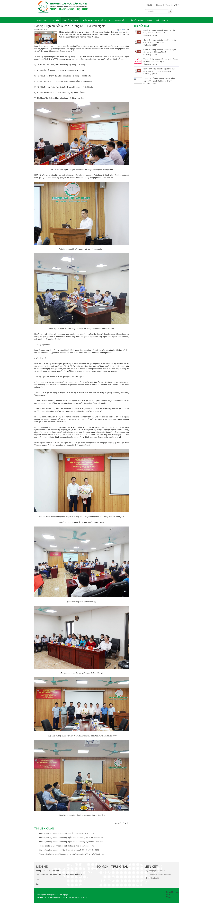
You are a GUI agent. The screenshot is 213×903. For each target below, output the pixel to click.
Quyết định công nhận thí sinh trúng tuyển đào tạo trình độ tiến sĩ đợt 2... (159, 41)
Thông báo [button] (120, 20)
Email (126, 29)
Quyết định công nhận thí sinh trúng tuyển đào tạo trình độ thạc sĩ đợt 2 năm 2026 (71, 841)
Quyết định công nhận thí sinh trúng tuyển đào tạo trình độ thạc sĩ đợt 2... (159, 50)
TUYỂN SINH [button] (86, 20)
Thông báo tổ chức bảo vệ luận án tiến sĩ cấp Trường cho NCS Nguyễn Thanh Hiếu (71, 854)
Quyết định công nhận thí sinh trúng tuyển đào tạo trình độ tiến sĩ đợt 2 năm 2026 (71, 837)
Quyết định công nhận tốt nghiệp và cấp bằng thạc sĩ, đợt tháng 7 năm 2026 (69, 850)
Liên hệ (149, 5)
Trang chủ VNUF (172, 5)
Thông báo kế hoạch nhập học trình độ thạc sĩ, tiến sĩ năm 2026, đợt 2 (66, 846)
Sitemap (159, 5)
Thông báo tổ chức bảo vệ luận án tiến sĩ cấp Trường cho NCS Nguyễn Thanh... (159, 79)
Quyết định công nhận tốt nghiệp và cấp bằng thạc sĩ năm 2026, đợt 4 (66, 833)
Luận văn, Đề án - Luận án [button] (140, 20)
